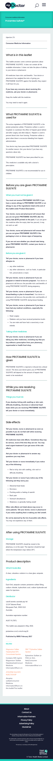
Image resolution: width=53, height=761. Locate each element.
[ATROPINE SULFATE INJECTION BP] (15, 680)
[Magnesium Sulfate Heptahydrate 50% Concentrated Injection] (15, 658)
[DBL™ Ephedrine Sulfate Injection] (35, 657)
